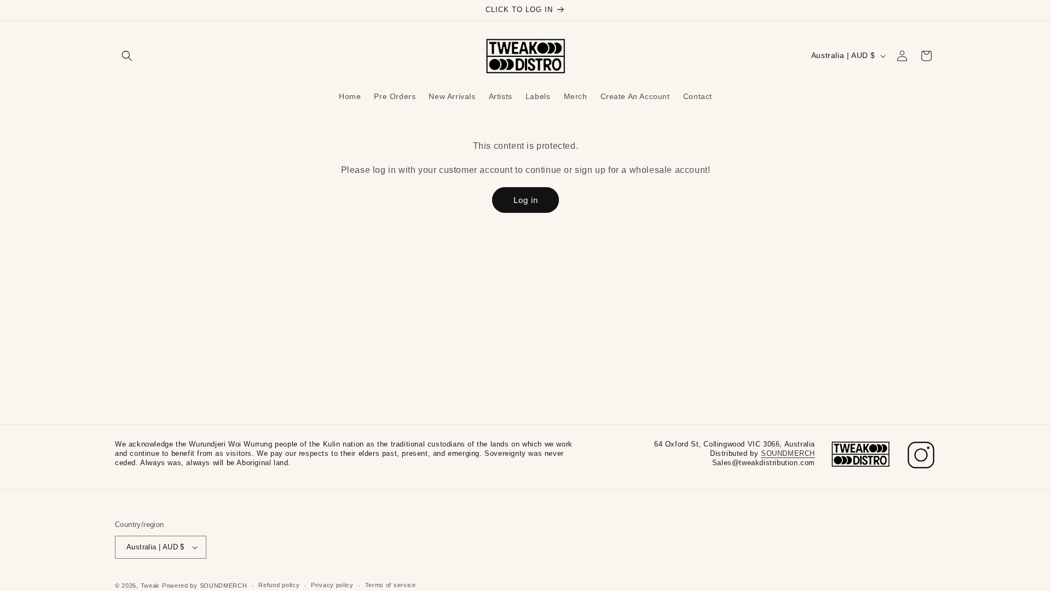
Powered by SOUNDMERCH (204, 585)
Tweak (150, 585)
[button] (127, 56)
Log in (525, 200)
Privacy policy (332, 585)
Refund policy (278, 585)
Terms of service (390, 585)
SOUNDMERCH (788, 453)
